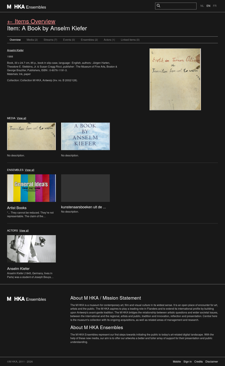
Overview (15, 40)
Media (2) (32, 40)
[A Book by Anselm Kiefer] (175, 79)
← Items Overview (31, 21)
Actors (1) (109, 40)
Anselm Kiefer (15, 50)
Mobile (177, 361)
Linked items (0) (130, 40)
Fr (215, 6)
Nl (202, 6)
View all (21, 118)
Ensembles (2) (89, 40)
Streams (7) (50, 40)
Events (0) (69, 40)
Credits (198, 361)
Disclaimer (211, 361)
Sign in (187, 361)
